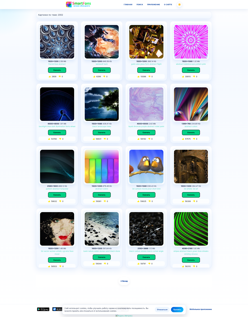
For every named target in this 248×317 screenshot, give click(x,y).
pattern (198, 64)
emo (67, 251)
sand (108, 251)
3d (133, 189)
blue (56, 64)
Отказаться (162, 309)
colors (194, 126)
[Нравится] (50, 76)
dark (106, 64)
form (147, 64)
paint (162, 126)
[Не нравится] (60, 76)
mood (57, 254)
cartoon (138, 189)
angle (161, 251)
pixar (150, 189)
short (154, 189)
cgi (63, 251)
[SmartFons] (78, 4)
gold (133, 64)
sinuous (194, 254)
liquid (131, 126)
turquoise (64, 189)
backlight (43, 126)
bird (158, 189)
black (94, 126)
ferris (68, 126)
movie (144, 189)
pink (204, 64)
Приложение (153, 4)
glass (142, 64)
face (71, 251)
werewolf (99, 64)
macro (149, 251)
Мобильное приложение (201, 309)
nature (91, 251)
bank (85, 251)
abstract (62, 64)
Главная (128, 4)
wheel (72, 126)
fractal (51, 64)
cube (137, 64)
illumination (60, 126)
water (96, 251)
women (53, 251)
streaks (205, 251)
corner (155, 251)
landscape (102, 126)
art (197, 189)
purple (144, 126)
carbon (137, 251)
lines (200, 251)
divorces (137, 126)
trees (109, 126)
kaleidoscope (189, 64)
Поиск (140, 4)
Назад (124, 281)
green (194, 251)
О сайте (168, 4)
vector (46, 251)
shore (117, 251)
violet (157, 126)
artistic (189, 189)
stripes (176, 251)
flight (159, 64)
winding (187, 254)
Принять (177, 309)
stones (102, 251)
